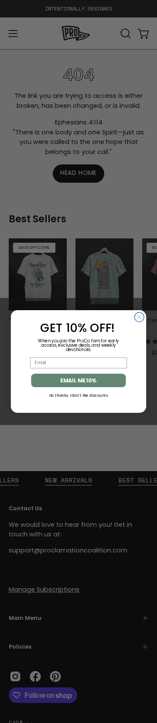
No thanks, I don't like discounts (78, 395)
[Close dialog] (139, 317)
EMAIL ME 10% (78, 380)
